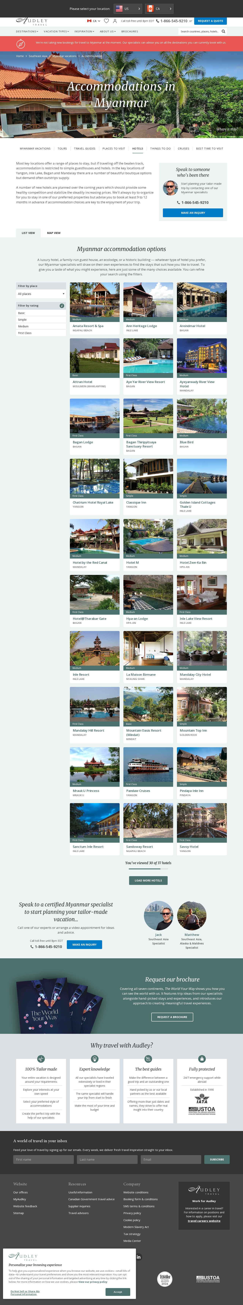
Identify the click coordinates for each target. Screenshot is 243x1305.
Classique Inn (136, 502)
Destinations (26, 31)
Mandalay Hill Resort (88, 730)
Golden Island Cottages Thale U (197, 504)
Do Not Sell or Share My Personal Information (25, 1293)
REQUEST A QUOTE (210, 21)
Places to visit (114, 148)
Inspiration (83, 31)
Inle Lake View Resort (196, 618)
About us (107, 31)
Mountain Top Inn (193, 730)
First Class (25, 333)
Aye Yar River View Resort (145, 382)
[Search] (223, 31)
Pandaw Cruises (138, 790)
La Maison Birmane (141, 674)
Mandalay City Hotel (195, 674)
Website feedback (25, 1206)
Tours (62, 148)
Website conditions (135, 1192)
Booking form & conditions (140, 1199)
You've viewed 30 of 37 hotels (148, 863)
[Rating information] (62, 306)
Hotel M (132, 562)
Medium (23, 326)
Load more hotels (148, 880)
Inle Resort (81, 674)
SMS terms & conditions (139, 1206)
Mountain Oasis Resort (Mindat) (143, 732)
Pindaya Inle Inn (192, 790)
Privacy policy (132, 1213)
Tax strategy (131, 1234)
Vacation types (55, 31)
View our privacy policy (92, 1282)
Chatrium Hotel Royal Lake (93, 502)
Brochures (130, 31)
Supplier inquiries (79, 1206)
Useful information (80, 1192)
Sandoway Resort (139, 846)
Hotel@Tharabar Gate (90, 618)
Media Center (132, 1241)
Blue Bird (186, 442)
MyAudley (19, 1199)
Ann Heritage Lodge (141, 326)
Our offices (20, 1192)
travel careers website (204, 1221)
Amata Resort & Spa (88, 326)
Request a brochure (172, 1017)
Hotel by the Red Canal (90, 562)
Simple (22, 319)
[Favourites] (106, 21)
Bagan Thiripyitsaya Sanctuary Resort (141, 444)
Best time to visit (209, 148)
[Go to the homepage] (31, 20)
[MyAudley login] (115, 21)
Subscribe (217, 1159)
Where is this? (227, 129)
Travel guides (84, 148)
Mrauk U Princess (86, 790)
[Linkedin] (138, 1257)
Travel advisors (78, 1213)
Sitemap (18, 1213)
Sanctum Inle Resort (88, 846)
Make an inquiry (193, 213)
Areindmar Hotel (192, 326)
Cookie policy (131, 1220)
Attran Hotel (82, 382)
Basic (21, 313)
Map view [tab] (54, 233)
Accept (118, 1292)
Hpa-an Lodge (137, 618)
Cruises (183, 148)
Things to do (160, 148)
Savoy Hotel (189, 846)
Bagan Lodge (83, 442)
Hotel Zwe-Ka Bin (193, 562)
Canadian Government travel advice (91, 1199)
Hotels (137, 148)
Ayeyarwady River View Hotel (197, 384)
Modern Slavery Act (136, 1227)
